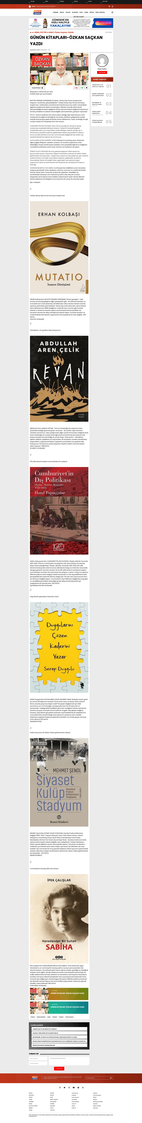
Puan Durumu (75, 1097)
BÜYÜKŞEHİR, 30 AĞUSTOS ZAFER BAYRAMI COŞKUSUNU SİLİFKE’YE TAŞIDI (55, 1037)
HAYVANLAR (53, 1101)
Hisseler (95, 1093)
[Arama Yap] (108, 6)
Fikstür (95, 1097)
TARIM (86, 12)
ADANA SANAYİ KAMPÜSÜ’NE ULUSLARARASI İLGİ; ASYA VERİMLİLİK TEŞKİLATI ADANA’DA (59, 1041)
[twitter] (64, 1087)
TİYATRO (52, 1110)
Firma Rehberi (75, 1101)
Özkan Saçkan (61, 32)
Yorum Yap (59, 1068)
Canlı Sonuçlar (97, 1095)
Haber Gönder (97, 1106)
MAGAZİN (52, 1106)
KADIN (30, 1104)
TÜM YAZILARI (102, 72)
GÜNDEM (55, 12)
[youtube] (73, 1087)
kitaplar (55, 1017)
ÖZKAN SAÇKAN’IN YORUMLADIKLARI (44, 1045)
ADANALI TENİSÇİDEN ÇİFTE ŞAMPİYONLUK (45, 1033)
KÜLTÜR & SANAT (79, 17)
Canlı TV (74, 1104)
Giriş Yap (95, 1108)
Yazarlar (95, 1104)
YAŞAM (71, 32)
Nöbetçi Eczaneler (98, 1101)
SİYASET (68, 12)
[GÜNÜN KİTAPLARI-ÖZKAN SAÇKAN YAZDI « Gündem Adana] (37, 12)
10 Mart (33, 1017)
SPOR (81, 12)
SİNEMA (31, 1108)
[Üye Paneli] (111, 6)
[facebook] (59, 1087)
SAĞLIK (30, 1097)
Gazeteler (74, 1099)
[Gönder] (111, 1077)
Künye (73, 1106)
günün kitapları (41, 1017)
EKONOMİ (75, 12)
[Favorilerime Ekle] (86, 87)
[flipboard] (78, 1087)
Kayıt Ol (74, 1108)
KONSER (52, 1104)
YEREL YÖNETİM (100, 12)
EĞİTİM (92, 12)
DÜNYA (62, 12)
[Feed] (82, 1087)
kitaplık (61, 1017)
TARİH (51, 1108)
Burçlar (95, 1099)
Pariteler (74, 1095)
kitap (49, 1017)
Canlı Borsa (75, 1093)
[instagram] (69, 1087)
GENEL (36, 32)
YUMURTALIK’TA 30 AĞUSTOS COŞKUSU (45, 1029)
